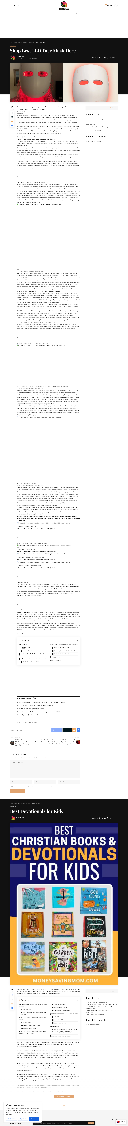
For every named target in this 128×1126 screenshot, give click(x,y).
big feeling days (27, 1022)
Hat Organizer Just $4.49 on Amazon (30, 715)
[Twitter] (16, 5)
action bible (57, 1017)
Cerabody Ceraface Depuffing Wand (64, 654)
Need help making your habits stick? (61, 1036)
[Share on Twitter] (102, 57)
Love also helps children (60, 1007)
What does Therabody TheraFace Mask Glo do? (32, 654)
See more (27, 647)
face (26, 722)
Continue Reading (64, 1096)
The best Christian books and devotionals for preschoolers (32, 1018)
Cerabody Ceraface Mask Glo (31, 651)
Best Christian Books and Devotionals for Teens (64, 1013)
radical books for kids (60, 1023)
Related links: (55, 1026)
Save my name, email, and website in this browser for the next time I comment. (32, 786)
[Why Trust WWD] (17, 576)
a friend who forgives (59, 1004)
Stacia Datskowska (23, 612)
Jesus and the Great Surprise (62, 1010)
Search (114, 107)
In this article (23, 644)
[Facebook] (14, 5)
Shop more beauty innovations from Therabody (64, 644)
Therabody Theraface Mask (61, 647)
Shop (35, 722)
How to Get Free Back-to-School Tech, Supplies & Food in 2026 (39, 712)
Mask (31, 722)
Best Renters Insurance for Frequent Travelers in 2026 (102, 121)
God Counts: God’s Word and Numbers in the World (33, 1013)
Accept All (34, 1119)
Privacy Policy (55, 1123)
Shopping (13, 46)
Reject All (23, 1119)
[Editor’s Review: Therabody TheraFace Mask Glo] (17, 337)
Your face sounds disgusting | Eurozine (31, 708)
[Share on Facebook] (99, 57)
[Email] (105, 57)
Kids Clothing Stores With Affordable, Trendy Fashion (36, 705)
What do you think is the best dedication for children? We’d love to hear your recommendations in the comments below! (64, 1031)
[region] (22, 1112)
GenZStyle (21, 56)
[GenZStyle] (64, 5)
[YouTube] (18, 5)
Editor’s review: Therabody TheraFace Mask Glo (34, 659)
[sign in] (11, 6)
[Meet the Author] (17, 604)
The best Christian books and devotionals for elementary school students (32, 1032)
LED (29, 722)
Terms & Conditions (67, 1123)
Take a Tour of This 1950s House (95, 130)
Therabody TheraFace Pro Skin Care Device (66, 651)
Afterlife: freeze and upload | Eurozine (97, 119)
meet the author (56, 660)
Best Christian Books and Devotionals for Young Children (33, 1005)
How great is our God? (29, 1028)
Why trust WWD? (56, 657)
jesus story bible (27, 1009)
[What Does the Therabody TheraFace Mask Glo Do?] (17, 176)
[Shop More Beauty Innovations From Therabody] (17, 537)
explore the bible (58, 1020)
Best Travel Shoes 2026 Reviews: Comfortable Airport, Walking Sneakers (42, 702)
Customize (11, 1119)
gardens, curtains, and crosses (31, 1025)
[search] (108, 6)
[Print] (107, 57)
